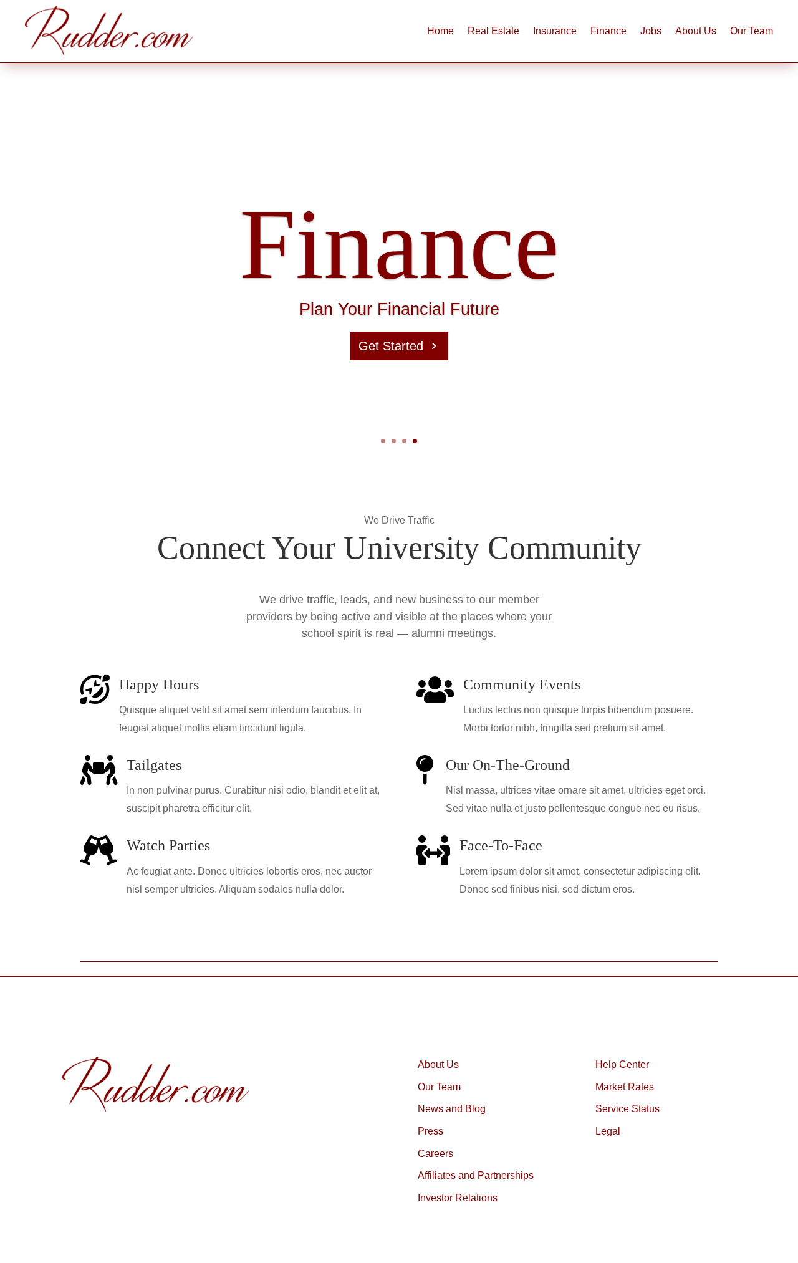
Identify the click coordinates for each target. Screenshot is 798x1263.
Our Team (751, 31)
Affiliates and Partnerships (476, 1175)
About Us (695, 31)
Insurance (555, 31)
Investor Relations (458, 1198)
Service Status (627, 1108)
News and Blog (452, 1108)
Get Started (390, 346)
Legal (607, 1131)
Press (430, 1131)
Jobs (650, 31)
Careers (435, 1153)
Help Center (622, 1064)
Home (440, 31)
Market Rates (624, 1087)
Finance (608, 31)
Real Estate (493, 31)
